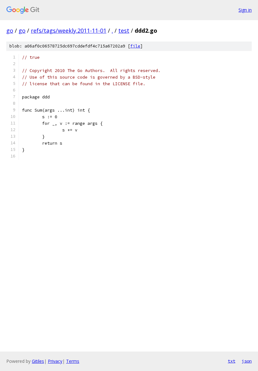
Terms (72, 361)
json (247, 361)
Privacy (55, 361)
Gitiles (38, 361)
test (123, 30)
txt (231, 361)
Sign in (245, 10)
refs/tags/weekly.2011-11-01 (68, 30)
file (135, 46)
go (9, 30)
